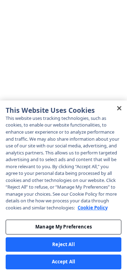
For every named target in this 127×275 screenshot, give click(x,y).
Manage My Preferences (63, 227)
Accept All (63, 261)
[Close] (119, 108)
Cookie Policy (93, 207)
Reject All (63, 244)
